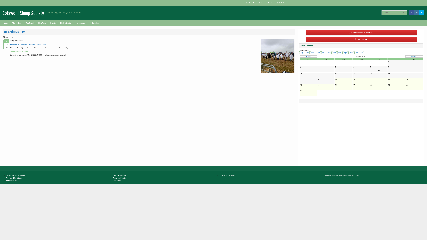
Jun (356, 53)
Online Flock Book (265, 3)
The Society (16, 23)
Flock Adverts (65, 23)
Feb (334, 53)
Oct (312, 53)
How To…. (42, 23)
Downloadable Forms (227, 175)
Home (5, 23)
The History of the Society (15, 175)
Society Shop (94, 23)
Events (53, 23)
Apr (345, 53)
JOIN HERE (280, 3)
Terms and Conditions (14, 178)
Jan (329, 53)
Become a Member (120, 178)
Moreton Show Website (19, 51)
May (351, 53)
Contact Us (250, 3)
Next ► (414, 56)
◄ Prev (308, 56)
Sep (307, 53)
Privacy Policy (11, 181)
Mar (339, 53)
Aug (301, 53)
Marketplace (80, 23)
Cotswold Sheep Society (23, 13)
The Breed (30, 23)
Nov (318, 53)
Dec (323, 53)
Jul (362, 53)
